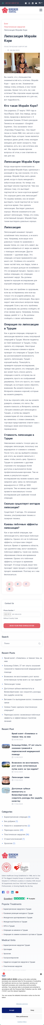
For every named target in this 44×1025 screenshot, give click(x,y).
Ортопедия (8, 949)
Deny (32, 1010)
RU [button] (40, 3)
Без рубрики (9, 821)
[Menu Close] (40, 10)
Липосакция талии (12, 684)
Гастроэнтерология (11, 958)
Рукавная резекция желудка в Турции (18, 913)
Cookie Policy (22, 1022)
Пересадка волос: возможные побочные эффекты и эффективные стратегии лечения (22, 718)
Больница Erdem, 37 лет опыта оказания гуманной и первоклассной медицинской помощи (22, 669)
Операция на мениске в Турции (16, 930)
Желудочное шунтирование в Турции (18, 918)
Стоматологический (13, 839)
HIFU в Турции (9, 926)
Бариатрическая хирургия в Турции (17, 909)
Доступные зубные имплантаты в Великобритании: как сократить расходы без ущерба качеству (22, 691)
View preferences (22, 1016)
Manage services (22, 1004)
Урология (8, 843)
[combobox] (7, 614)
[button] (41, 974)
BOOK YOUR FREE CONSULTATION (22, 626)
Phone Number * (9, 610)
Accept (11, 1010)
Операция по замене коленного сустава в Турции (23, 934)
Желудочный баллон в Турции (15, 922)
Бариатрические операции (15, 817)
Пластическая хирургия (15, 47)
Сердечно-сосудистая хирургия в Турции (19, 962)
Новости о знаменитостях (15, 826)
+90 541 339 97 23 (12, 3)
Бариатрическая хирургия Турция (17, 945)
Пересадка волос (11, 830)
